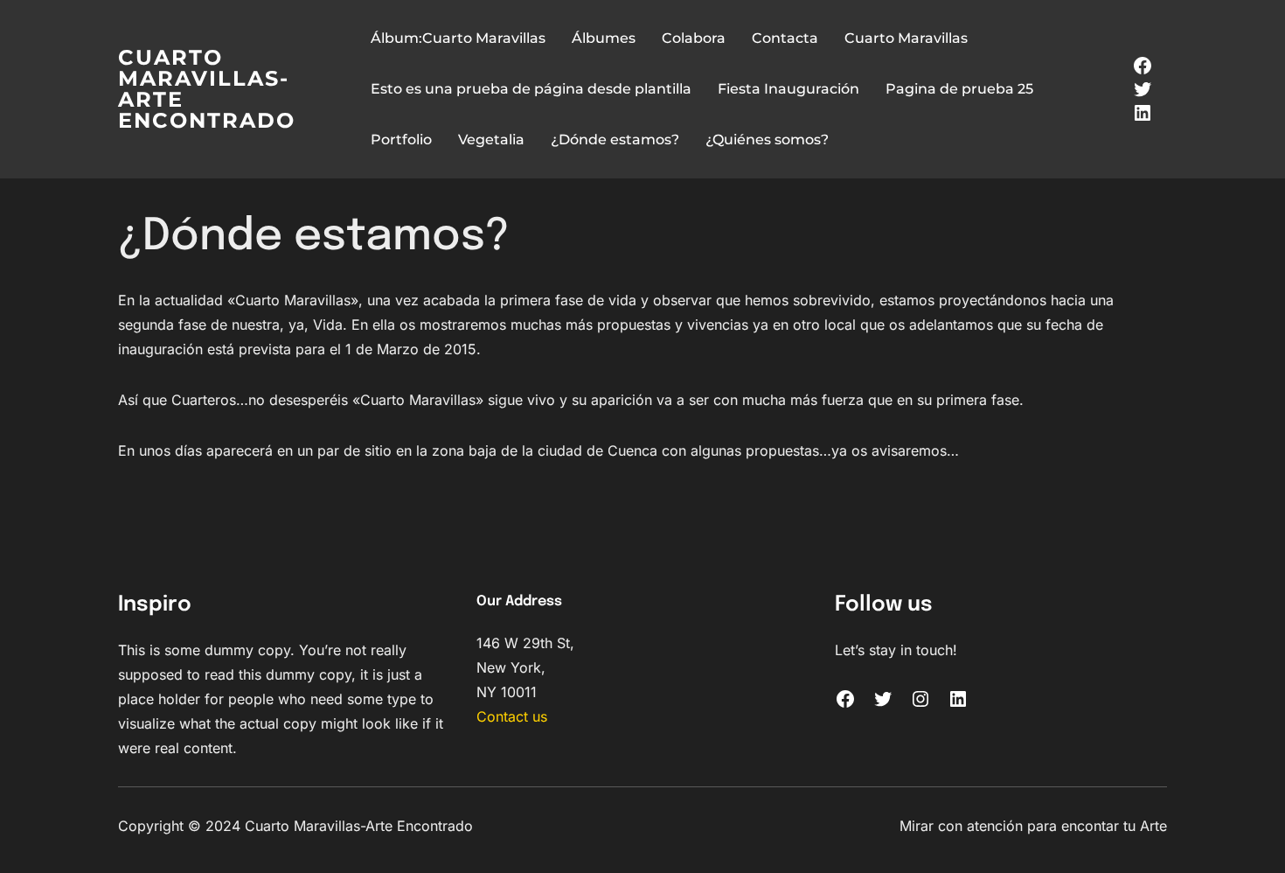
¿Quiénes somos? (767, 139)
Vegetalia (491, 139)
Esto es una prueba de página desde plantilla (531, 88)
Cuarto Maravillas (906, 38)
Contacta (785, 38)
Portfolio (401, 139)
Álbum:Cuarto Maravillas (458, 38)
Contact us (511, 716)
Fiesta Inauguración (788, 88)
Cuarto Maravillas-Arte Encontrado (206, 89)
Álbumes (604, 38)
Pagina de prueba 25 (959, 88)
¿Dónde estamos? (615, 139)
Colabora (694, 38)
